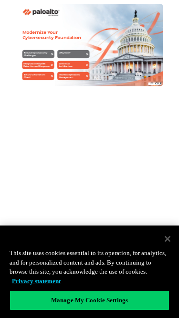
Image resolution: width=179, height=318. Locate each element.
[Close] (167, 238)
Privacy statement (36, 281)
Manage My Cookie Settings (89, 300)
